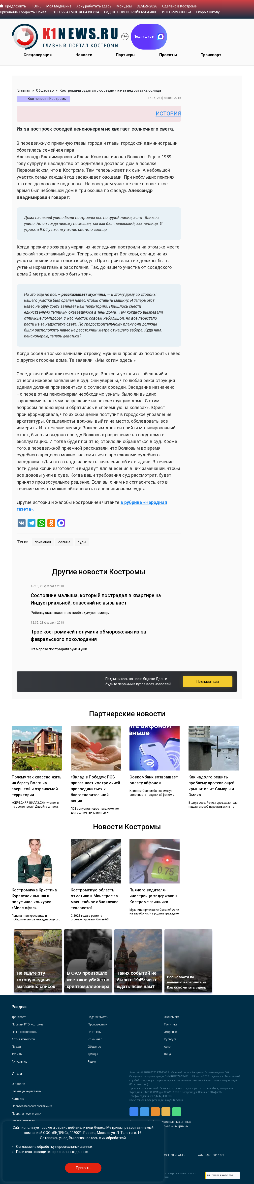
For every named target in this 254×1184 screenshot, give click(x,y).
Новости (83, 55)
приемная (43, 542)
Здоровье (170, 1032)
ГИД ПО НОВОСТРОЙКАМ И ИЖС (130, 12)
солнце (64, 542)
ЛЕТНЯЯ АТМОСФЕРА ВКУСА (75, 12)
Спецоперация (38, 55)
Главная (23, 90)
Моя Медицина (58, 6)
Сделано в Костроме (179, 6)
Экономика (171, 1017)
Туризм (17, 1054)
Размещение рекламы (26, 1091)
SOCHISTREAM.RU (175, 1155)
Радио (92, 1061)
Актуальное (19, 1061)
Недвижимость (98, 1017)
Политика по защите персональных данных (52, 1152)
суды (82, 542)
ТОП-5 (36, 6)
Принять (83, 1168)
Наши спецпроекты (24, 1032)
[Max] (61, 523)
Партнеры (125, 55)
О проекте (18, 1084)
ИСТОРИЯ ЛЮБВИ (176, 12)
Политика (170, 1024)
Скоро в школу (208, 12)
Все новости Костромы (47, 99)
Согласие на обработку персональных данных (54, 1147)
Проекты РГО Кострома (27, 1024)
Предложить (15, 6)
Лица (167, 1054)
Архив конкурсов (23, 1039)
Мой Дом (124, 6)
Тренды (93, 1054)
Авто (167, 1046)
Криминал (95, 1039)
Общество (45, 90)
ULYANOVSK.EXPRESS (208, 1155)
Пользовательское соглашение (32, 1106)
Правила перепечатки (26, 1113)
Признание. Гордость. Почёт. (23, 12)
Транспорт (211, 55)
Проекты (168, 55)
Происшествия (97, 1024)
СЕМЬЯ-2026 (147, 6)
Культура (170, 1039)
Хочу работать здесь (94, 6)
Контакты (18, 1099)
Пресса (16, 1046)
